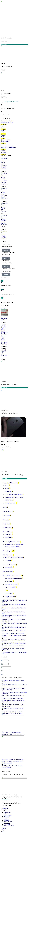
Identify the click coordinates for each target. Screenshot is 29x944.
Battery (7, 485)
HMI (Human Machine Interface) (14, 557)
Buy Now (3, 444)
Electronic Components (11, 584)
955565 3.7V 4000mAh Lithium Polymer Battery (13, 646)
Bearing (7, 488)
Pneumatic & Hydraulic (10, 565)
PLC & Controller (8, 555)
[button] (6, 250)
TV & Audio (7, 824)
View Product (4, 44)
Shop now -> (4, 70)
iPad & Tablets (8, 528)
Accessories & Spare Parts (11, 483)
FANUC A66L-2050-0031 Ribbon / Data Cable (13, 633)
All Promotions (5, 799)
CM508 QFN (4, 355)
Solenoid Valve (9, 567)
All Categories (7, 812)
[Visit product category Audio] (3, 125)
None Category (3, 161)
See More (3, 416)
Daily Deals (7, 524)
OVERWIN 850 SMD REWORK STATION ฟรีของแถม (4, 223)
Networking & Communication (12, 542)
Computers (6, 519)
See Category (4, 387)
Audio (5, 507)
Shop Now (4, 478)
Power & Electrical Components (13, 575)
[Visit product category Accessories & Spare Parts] (7, 121)
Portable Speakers (8, 571)
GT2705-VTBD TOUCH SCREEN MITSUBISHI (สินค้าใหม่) (4, 340)
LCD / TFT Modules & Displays (14, 494)
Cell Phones (7, 515)
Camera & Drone (8, 511)
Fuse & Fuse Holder (11, 587)
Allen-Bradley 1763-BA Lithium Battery (11, 732)
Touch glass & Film (11, 503)
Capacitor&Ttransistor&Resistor (14, 578)
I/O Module (8, 560)
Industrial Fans (9, 593)
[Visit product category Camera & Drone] (5, 140)
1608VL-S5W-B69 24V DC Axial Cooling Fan (13, 759)
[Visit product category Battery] (3, 130)
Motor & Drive (7, 532)
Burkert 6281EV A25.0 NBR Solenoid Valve (12, 698)
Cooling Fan (9, 491)
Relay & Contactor (10, 596)
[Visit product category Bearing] (3, 135)
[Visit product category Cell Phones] (4, 150)
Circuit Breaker (9, 581)
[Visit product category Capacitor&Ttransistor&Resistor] (7, 146)
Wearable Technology (9, 825)
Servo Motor (9, 537)
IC (6, 590)
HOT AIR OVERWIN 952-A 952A (4, 238)
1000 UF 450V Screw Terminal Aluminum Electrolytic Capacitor (12, 766)
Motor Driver (9, 534)
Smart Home (7, 823)
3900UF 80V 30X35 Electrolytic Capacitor (12, 711)
